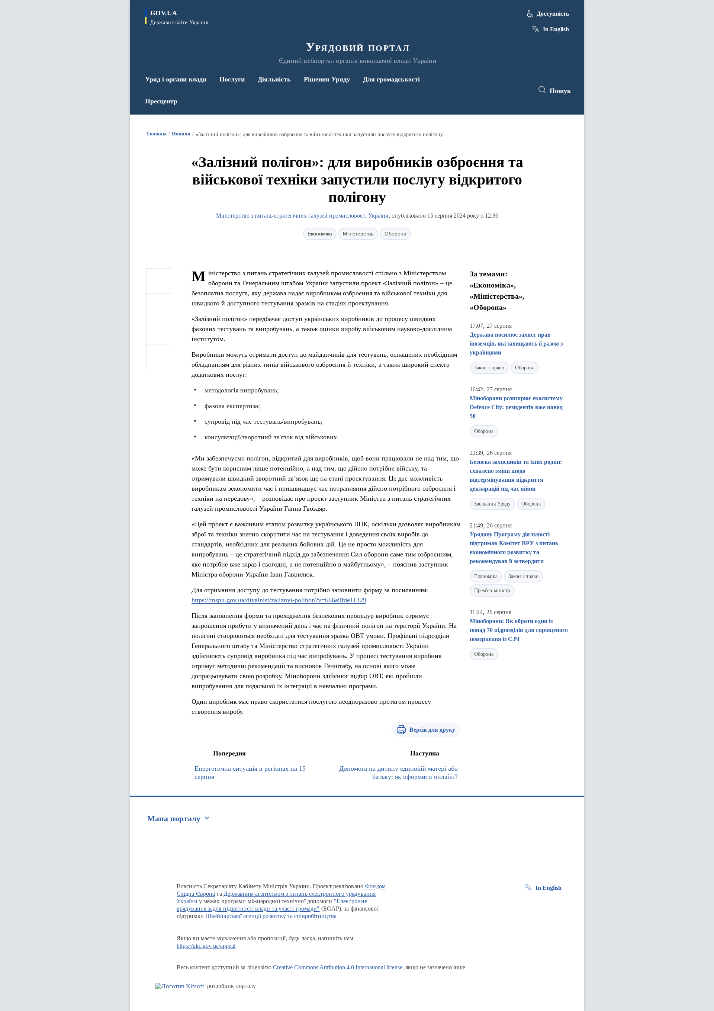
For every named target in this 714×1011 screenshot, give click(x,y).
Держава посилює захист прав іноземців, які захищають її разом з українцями (516, 343)
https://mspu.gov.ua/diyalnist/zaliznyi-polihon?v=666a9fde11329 (279, 600)
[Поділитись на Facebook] (159, 281)
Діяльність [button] (274, 79)
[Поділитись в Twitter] (159, 306)
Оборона (395, 234)
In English (556, 29)
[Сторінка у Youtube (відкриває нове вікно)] (521, 90)
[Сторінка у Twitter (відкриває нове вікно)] (507, 90)
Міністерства (358, 234)
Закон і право (489, 367)
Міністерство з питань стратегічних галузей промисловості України (302, 215)
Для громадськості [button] (391, 79)
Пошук (560, 90)
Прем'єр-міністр (492, 590)
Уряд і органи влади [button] (175, 79)
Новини (181, 134)
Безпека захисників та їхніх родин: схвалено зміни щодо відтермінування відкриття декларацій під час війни (516, 475)
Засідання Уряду (492, 504)
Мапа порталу (173, 818)
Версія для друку (432, 729)
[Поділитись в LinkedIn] (159, 357)
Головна (157, 134)
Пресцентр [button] (161, 101)
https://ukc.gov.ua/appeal (206, 946)
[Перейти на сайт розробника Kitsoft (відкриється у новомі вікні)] (179, 986)
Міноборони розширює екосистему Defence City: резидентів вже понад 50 (516, 407)
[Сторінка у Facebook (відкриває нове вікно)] (493, 90)
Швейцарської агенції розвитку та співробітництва (271, 916)
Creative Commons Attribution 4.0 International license (337, 967)
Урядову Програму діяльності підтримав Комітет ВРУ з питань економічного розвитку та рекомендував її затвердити (514, 547)
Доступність (553, 13)
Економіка (320, 234)
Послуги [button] (232, 79)
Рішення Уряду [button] (327, 79)
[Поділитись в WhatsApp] (159, 331)
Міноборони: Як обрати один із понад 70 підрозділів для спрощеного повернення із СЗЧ (519, 630)
